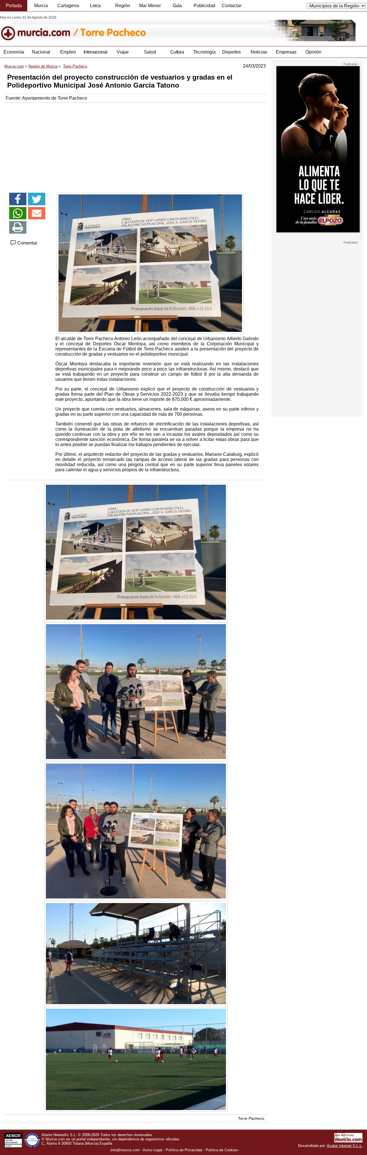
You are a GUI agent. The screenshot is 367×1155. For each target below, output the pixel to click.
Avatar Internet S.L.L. (345, 1146)
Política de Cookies (222, 1150)
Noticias (259, 52)
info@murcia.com (125, 1150)
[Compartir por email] (36, 213)
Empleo (68, 52)
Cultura (177, 52)
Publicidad (204, 5)
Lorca (95, 5)
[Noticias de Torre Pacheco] (140, 28)
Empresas (286, 52)
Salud (150, 52)
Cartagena (68, 5)
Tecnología (204, 52)
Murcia (41, 5)
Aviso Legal (152, 1150)
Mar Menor (150, 5)
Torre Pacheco (251, 1118)
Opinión (313, 52)
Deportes (231, 52)
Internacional (95, 52)
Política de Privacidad (184, 1150)
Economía (13, 52)
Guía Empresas (176, 7)
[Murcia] (39, 28)
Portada (14, 5)
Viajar (123, 52)
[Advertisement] (135, 145)
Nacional (41, 52)
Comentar (26, 243)
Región (122, 5)
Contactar (231, 5)
